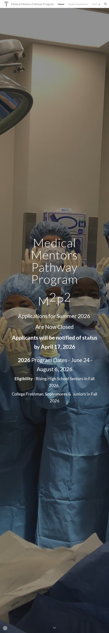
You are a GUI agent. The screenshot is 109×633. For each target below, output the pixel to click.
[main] (54, 320)
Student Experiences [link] (78, 4)
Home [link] (61, 4)
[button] (105, 4)
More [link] (95, 4)
